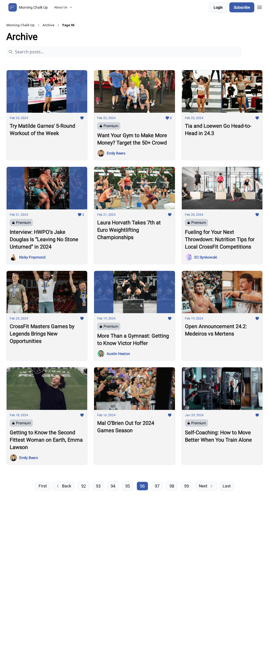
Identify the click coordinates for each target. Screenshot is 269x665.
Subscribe (242, 7)
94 (113, 486)
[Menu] (259, 7)
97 (157, 486)
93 (98, 486)
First (43, 485)
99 (186, 486)
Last (227, 485)
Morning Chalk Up (20, 25)
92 (83, 486)
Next (203, 485)
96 (142, 486)
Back (66, 485)
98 (171, 486)
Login (218, 7)
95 (127, 486)
